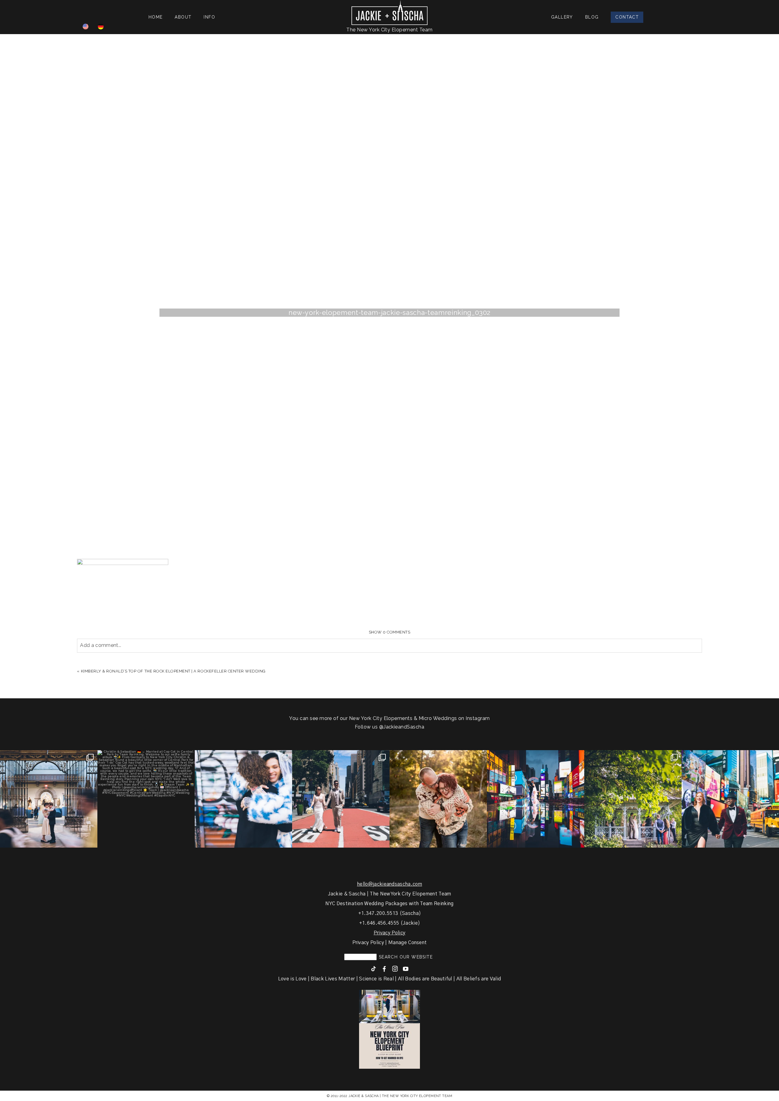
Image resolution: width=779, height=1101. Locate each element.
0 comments (389, 632)
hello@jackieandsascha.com (389, 884)
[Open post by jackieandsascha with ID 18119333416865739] (341, 799)
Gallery (562, 17)
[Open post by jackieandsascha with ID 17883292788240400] (633, 799)
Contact (627, 17)
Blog (592, 17)
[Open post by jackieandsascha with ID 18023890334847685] (243, 799)
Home (155, 17)
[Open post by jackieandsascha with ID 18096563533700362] (438, 799)
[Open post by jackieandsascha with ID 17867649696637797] (146, 799)
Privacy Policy (389, 932)
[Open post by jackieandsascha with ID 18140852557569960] (48, 799)
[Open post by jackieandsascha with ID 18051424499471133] (730, 799)
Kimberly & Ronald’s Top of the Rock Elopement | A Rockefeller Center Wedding (173, 671)
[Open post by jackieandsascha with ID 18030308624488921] (535, 799)
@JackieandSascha (401, 727)
